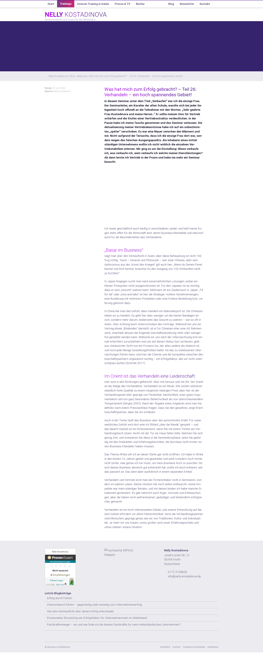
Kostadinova (76, 14)
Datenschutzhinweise (194, 647)
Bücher (140, 3)
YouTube (210, 635)
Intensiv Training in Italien (93, 3)
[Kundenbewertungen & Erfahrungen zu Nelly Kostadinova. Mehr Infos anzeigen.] (72, 567)
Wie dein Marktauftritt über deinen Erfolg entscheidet (80, 611)
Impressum (212, 647)
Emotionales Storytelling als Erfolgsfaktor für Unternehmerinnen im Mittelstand (97, 618)
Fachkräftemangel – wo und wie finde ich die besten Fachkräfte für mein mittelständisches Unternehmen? (113, 624)
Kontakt (205, 3)
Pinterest (216, 635)
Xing (197, 635)
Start (50, 3)
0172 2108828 (177, 572)
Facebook (191, 635)
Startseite (165, 647)
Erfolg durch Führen (59, 598)
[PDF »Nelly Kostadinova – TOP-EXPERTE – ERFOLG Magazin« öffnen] (131, 552)
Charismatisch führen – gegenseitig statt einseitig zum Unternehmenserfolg (94, 604)
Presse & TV (122, 3)
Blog (171, 3)
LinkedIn (204, 635)
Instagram (185, 635)
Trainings (66, 3)
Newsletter (187, 3)
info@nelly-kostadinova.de (184, 576)
